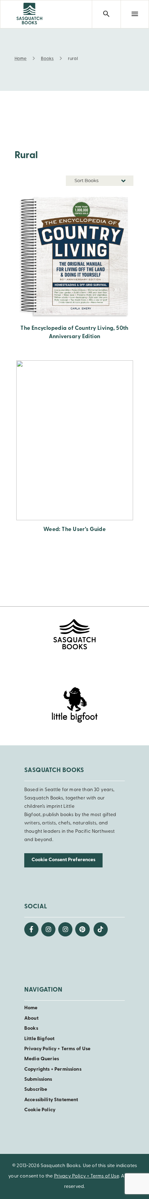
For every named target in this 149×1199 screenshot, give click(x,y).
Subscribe (35, 1089)
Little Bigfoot (39, 1039)
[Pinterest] (82, 929)
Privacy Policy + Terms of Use (57, 1049)
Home (31, 1008)
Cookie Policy (39, 1110)
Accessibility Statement (51, 1100)
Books (31, 1028)
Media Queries (41, 1059)
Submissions (38, 1079)
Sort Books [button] (86, 180)
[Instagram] (48, 929)
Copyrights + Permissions (52, 1069)
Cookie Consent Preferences (63, 860)
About (31, 1018)
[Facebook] (31, 929)
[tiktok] (101, 929)
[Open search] (106, 14)
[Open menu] (135, 14)
